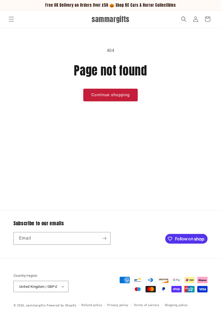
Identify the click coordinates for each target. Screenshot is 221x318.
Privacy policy (117, 305)
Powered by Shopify (61, 305)
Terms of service (146, 305)
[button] (11, 19)
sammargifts (36, 305)
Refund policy (91, 305)
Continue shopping (110, 94)
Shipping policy (176, 305)
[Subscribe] (104, 238)
